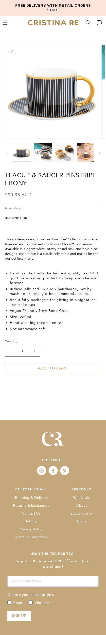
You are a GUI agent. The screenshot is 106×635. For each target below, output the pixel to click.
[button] (88, 22)
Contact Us (31, 513)
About (81, 505)
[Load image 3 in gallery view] (64, 152)
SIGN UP (19, 616)
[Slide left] (6, 153)
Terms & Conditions (31, 537)
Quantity (11, 341)
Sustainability (82, 513)
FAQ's (31, 521)
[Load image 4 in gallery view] (85, 152)
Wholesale (81, 497)
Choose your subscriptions (30, 594)
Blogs (82, 521)
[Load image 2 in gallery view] (43, 152)
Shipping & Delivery (31, 497)
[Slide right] (99, 153)
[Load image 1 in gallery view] (21, 152)
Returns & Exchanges (31, 505)
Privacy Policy (31, 529)
